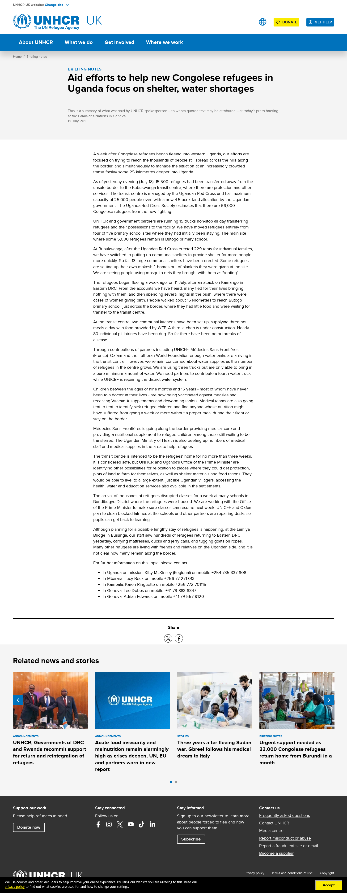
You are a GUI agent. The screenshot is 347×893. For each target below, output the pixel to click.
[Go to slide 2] (177, 783)
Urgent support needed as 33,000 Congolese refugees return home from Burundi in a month (295, 752)
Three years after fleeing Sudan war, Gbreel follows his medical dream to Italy (214, 749)
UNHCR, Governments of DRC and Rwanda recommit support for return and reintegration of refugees (49, 752)
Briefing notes (36, 56)
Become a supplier (276, 853)
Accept (329, 885)
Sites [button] (263, 22)
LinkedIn (152, 824)
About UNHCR (36, 42)
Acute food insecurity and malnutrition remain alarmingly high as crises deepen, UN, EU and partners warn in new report (132, 756)
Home (17, 56)
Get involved (119, 42)
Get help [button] (323, 22)
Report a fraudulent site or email (288, 845)
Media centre (271, 830)
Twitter (120, 824)
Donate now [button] (28, 827)
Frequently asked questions (284, 815)
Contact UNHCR (274, 823)
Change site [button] (54, 4)
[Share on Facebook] (179, 638)
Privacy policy (254, 873)
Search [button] (248, 22)
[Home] (46, 22)
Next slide (329, 700)
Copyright (327, 873)
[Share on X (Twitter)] (168, 638)
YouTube (131, 824)
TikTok (142, 824)
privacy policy (15, 887)
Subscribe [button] (191, 839)
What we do (79, 42)
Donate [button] (289, 22)
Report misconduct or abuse (285, 838)
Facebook (98, 824)
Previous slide (18, 700)
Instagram (109, 824)
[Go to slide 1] (172, 783)
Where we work (164, 42)
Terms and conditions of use (292, 873)
